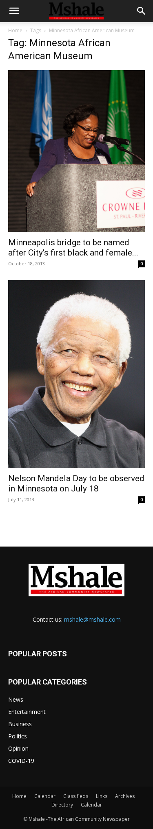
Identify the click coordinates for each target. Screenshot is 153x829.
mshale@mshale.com (92, 619)
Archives (125, 796)
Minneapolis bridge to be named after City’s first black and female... (73, 248)
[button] (14, 11)
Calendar (44, 796)
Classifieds (75, 796)
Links (101, 796)
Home (15, 30)
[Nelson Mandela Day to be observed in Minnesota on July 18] (76, 374)
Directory (62, 804)
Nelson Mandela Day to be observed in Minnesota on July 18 (76, 483)
